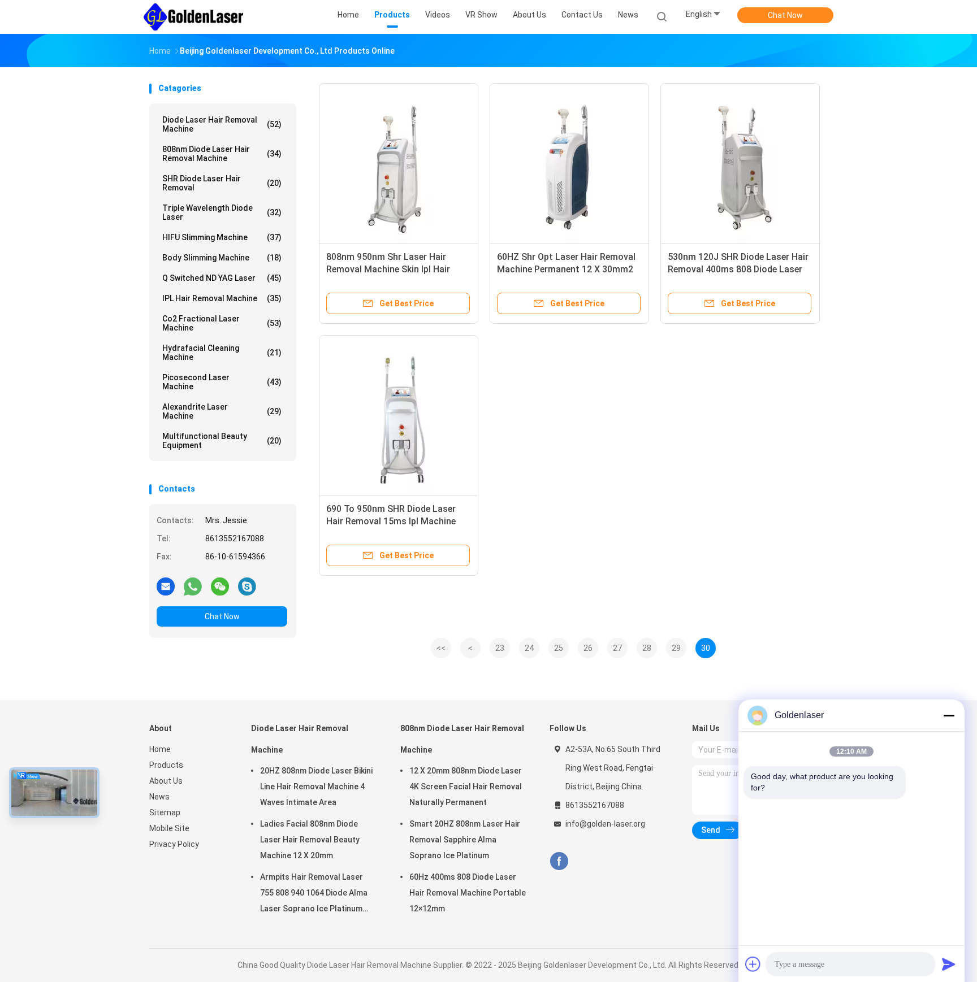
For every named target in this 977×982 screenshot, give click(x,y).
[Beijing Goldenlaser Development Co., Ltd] (193, 17)
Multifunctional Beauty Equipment (222, 441)
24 (529, 648)
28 (646, 648)
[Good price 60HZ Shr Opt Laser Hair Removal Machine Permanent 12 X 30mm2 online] (569, 163)
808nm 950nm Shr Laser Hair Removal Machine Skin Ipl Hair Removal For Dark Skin (388, 269)
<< (441, 648)
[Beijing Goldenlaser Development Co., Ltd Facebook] (559, 861)
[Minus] (949, 715)
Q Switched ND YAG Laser (222, 278)
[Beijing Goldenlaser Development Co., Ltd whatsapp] (193, 586)
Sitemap (164, 812)
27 (617, 648)
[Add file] (753, 963)
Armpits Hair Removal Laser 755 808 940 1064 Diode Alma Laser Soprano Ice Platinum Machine (314, 894)
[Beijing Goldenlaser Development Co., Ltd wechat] (220, 586)
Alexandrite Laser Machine (222, 411)
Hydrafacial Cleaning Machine (222, 353)
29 (676, 648)
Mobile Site (169, 828)
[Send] (949, 963)
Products (166, 765)
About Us (166, 780)
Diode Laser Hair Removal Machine (222, 124)
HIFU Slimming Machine (222, 237)
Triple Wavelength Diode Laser (222, 212)
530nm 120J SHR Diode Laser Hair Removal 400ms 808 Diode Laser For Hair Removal (738, 269)
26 (588, 648)
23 (499, 648)
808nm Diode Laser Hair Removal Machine (222, 154)
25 (558, 648)
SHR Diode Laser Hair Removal (222, 183)
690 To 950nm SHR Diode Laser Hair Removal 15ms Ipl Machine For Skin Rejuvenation (391, 521)
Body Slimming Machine (222, 257)
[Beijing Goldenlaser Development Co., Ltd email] (166, 586)
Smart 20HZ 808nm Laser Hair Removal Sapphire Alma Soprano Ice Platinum (464, 839)
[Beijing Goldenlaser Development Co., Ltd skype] (247, 586)
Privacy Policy (174, 844)
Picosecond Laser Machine (222, 382)
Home (160, 749)
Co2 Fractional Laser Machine (222, 323)
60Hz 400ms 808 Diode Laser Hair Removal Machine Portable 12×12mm (467, 892)
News (159, 796)
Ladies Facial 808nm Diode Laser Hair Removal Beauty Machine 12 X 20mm (310, 839)
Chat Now (785, 15)
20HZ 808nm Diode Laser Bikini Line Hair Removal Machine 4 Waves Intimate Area (316, 786)
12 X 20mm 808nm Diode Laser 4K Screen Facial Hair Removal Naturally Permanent (465, 786)
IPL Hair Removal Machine (222, 298)
